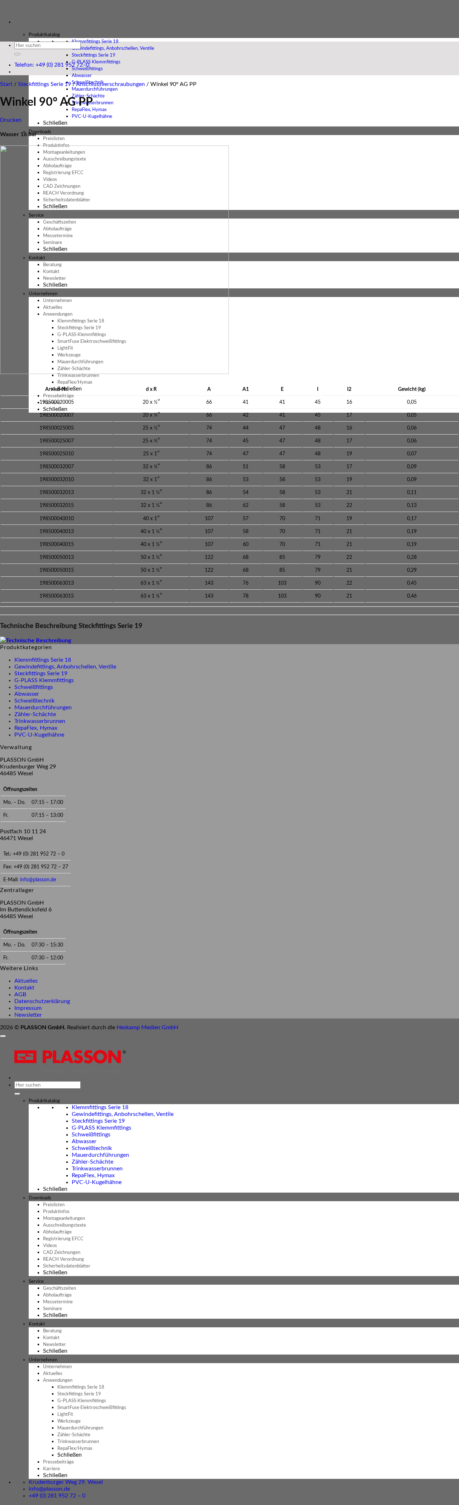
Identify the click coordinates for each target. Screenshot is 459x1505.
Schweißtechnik (34, 701)
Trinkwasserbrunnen (39, 721)
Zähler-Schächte (35, 714)
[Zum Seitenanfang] (3, 1036)
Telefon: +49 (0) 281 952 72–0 (51, 65)
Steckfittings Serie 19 (44, 84)
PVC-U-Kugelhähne (92, 116)
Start (6, 84)
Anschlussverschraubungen (110, 84)
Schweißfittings (33, 687)
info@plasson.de (38, 879)
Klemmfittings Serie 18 (42, 660)
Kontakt (24, 988)
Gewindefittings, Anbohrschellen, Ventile (65, 667)
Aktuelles (26, 981)
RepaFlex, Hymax (35, 728)
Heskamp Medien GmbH (147, 1027)
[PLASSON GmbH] (0, 9)
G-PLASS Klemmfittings (44, 680)
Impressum (28, 1008)
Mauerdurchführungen (43, 707)
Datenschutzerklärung (42, 1001)
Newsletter (28, 1015)
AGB (20, 994)
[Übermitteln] (17, 54)
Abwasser (26, 694)
